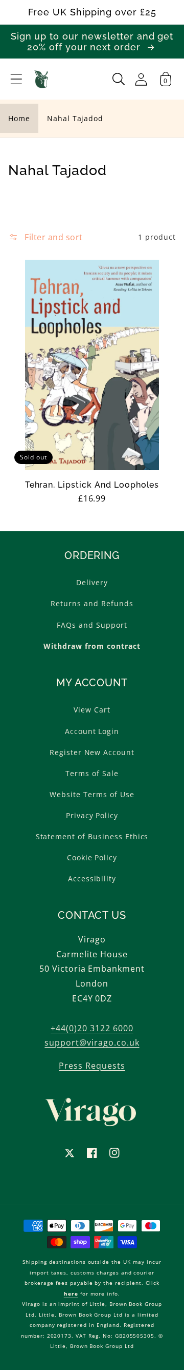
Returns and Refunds (92, 603)
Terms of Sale (91, 773)
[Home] (42, 79)
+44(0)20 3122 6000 (92, 1028)
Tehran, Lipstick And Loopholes (92, 485)
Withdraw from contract (91, 646)
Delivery (92, 582)
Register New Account (92, 752)
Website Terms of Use (92, 794)
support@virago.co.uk (91, 1042)
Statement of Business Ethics (92, 836)
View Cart (92, 710)
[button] (16, 79)
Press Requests (92, 1065)
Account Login (92, 731)
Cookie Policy (92, 857)
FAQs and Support (92, 625)
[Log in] (141, 79)
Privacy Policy (92, 815)
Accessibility (92, 878)
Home (19, 118)
